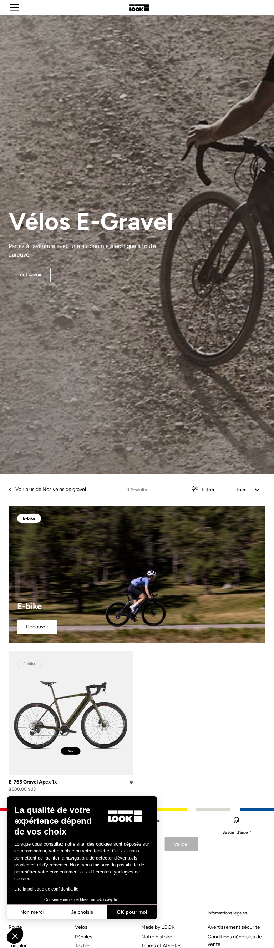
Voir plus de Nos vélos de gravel (50, 489)
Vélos (81, 927)
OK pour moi (132, 912)
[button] (15, 935)
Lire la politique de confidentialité (46, 889)
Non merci (32, 912)
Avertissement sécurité (234, 927)
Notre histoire (156, 937)
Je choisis (82, 912)
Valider (181, 844)
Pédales (83, 937)
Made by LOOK (158, 927)
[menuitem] (37, 925)
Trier (241, 490)
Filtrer (208, 490)
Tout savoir (29, 275)
